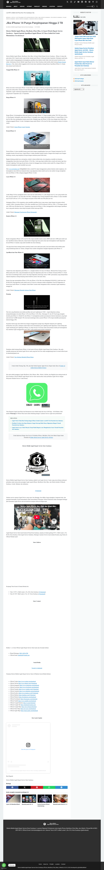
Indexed (44, 6)
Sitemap (29, 6)
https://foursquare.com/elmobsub (29, 699)
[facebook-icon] (86, 2)
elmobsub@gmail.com (23, 655)
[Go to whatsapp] (4, 865)
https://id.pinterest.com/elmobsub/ (27, 697)
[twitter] (24, 787)
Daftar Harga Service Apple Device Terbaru (41, 437)
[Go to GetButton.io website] (3, 868)
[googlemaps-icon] (93, 2)
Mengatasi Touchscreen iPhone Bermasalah (25, 212)
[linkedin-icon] (82, 2)
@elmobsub (38, 490)
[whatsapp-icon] (97, 2)
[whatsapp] (49, 787)
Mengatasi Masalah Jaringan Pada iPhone (25, 290)
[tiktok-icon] (75, 2)
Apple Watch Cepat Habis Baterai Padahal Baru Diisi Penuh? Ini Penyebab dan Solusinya (84, 64)
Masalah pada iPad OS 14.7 (60, 804)
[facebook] (12, 787)
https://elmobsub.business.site (28, 705)
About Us (45, 864)
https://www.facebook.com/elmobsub (29, 687)
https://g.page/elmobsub (29, 703)
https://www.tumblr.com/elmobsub (27, 701)
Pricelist (37, 6)
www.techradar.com (14, 169)
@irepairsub (42, 594)
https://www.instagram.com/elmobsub (29, 685)
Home (40, 864)
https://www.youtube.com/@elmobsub (29, 689)
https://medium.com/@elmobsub (27, 695)
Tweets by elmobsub (37, 668)
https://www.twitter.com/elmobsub (27, 681)
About (15, 6)
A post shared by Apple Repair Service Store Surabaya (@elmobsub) (28, 770)
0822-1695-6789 (23, 653)
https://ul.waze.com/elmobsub (28, 708)
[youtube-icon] (78, 2)
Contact (59, 6)
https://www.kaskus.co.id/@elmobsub (28, 693)
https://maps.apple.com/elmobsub (29, 710)
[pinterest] (37, 787)
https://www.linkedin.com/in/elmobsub (29, 691)
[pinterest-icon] (89, 2)
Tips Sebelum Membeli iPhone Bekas (24, 357)
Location (52, 6)
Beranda (8, 6)
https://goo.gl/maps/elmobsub (29, 706)
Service (22, 6)
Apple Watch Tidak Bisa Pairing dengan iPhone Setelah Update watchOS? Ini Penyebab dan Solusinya (37, 420)
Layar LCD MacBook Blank (13, 804)
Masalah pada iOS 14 (27, 804)
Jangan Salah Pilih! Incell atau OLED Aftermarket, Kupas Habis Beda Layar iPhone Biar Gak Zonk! (85, 38)
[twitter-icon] (67, 2)
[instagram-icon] (71, 2)
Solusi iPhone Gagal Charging (22, 127)
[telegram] (61, 787)
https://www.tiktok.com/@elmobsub (27, 683)
